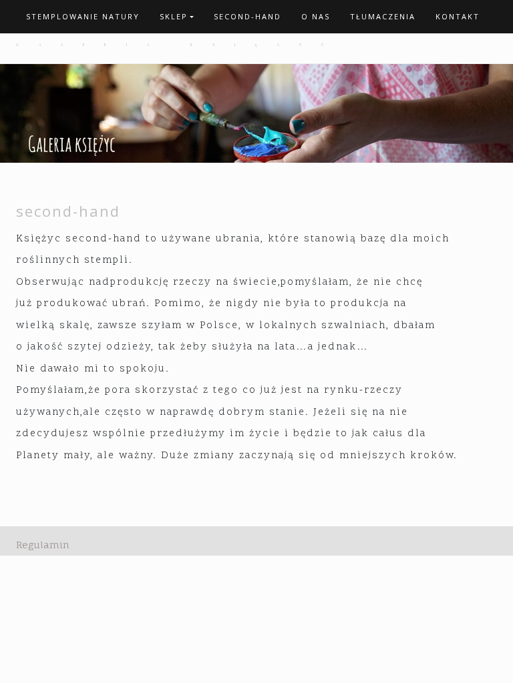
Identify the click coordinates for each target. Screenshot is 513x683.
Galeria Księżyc (179, 45)
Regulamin (42, 544)
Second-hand (247, 16)
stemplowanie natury (83, 16)
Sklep (174, 16)
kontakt (458, 16)
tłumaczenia (382, 16)
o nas (315, 16)
